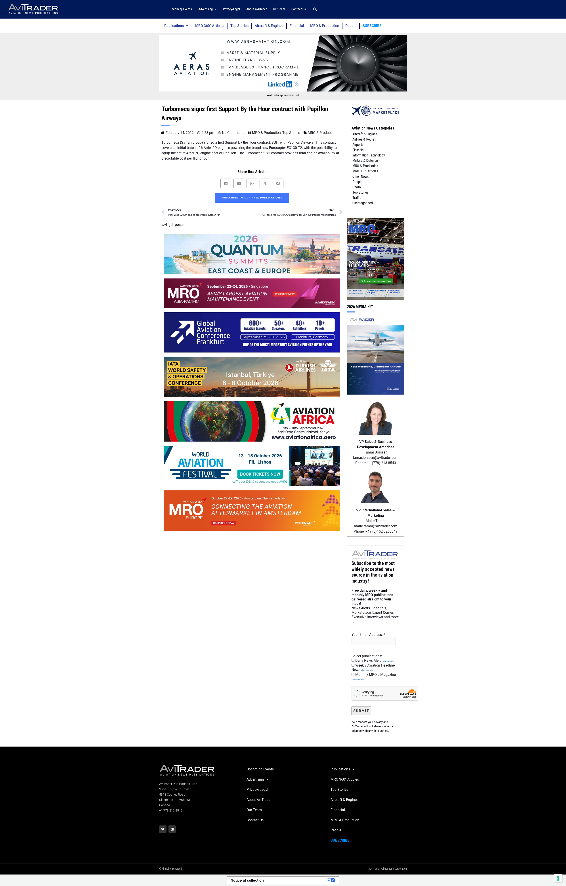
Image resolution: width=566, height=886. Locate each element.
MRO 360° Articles (209, 26)
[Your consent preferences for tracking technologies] (558, 878)
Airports (357, 145)
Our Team (254, 810)
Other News (360, 176)
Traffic (356, 198)
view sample (388, 660)
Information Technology (368, 155)
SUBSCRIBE (372, 26)
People (350, 26)
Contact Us (255, 820)
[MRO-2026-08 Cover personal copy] (375, 259)
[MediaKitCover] (375, 354)
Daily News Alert (374, 660)
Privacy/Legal (257, 789)
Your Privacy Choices (297, 880)
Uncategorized (362, 203)
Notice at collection (247, 880)
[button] (215, 9)
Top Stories (239, 26)
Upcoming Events (260, 769)
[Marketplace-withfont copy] (375, 110)
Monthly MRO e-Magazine (374, 677)
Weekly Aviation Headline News (373, 667)
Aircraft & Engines (269, 26)
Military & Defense (365, 160)
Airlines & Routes (364, 139)
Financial (297, 26)
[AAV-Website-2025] (283, 63)
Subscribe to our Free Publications (251, 197)
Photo (356, 187)
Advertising (255, 779)
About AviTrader (259, 800)
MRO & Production (324, 26)
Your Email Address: (368, 635)
